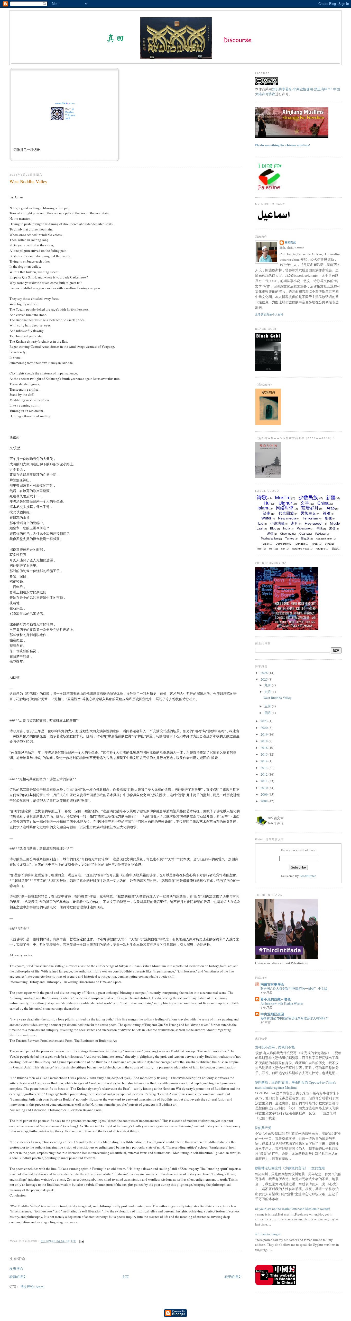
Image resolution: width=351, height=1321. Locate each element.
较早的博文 (233, 1276)
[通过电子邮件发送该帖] (81, 1241)
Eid (260, 523)
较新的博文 (18, 1276)
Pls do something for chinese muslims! (282, 144)
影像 (328, 518)
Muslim (283, 497)
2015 (265, 754)
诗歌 (262, 497)
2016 (265, 747)
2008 (265, 801)
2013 (265, 767)
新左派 (305, 538)
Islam (262, 508)
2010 (265, 787)
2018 (265, 741)
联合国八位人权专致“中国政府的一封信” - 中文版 (294, 988)
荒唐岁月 (310, 508)
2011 (265, 781)
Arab (331, 508)
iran (283, 548)
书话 (320, 528)
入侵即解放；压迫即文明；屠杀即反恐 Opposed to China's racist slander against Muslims (293, 1085)
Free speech (314, 523)
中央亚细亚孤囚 (272, 1013)
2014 (265, 761)
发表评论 (16, 1268)
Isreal (315, 543)
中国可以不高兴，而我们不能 (273, 1047)
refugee (320, 548)
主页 (125, 1276)
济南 (267, 513)
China (322, 503)
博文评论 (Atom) (32, 1286)
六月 (268, 691)
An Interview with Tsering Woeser (282, 1003)
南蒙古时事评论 (272, 984)
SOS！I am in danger (265, 1234)
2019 (265, 734)
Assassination (324, 538)
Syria (328, 543)
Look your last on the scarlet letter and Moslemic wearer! (290, 1208)
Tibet (259, 548)
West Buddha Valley (28, 181)
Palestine (303, 528)
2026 (265, 672)
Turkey (289, 538)
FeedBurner (308, 875)
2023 (265, 721)
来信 (332, 528)
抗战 (334, 548)
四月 (268, 712)
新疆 (330, 497)
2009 (265, 794)
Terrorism (310, 518)
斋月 (294, 523)
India (286, 528)
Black (266, 543)
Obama (304, 533)
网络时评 (284, 508)
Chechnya (286, 533)
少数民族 (308, 497)
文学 (304, 503)
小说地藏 (277, 523)
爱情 (270, 533)
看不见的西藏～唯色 (276, 999)
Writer (266, 518)
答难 (326, 513)
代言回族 (286, 513)
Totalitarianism (270, 538)
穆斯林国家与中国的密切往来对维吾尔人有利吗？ (294, 1018)
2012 (265, 774)
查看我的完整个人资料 (269, 314)
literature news (300, 548)
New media (287, 518)
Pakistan (320, 533)
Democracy (282, 543)
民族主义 (308, 513)
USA (271, 548)
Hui (267, 503)
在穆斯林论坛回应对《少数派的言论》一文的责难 (288, 1168)
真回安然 (290, 242)
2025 (265, 679)
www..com (65, 103)
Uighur (285, 503)
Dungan (300, 543)
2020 (265, 727)
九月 (268, 685)
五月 (268, 706)
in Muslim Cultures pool (70, 114)
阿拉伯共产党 (261, 1127)
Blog (273, 528)
